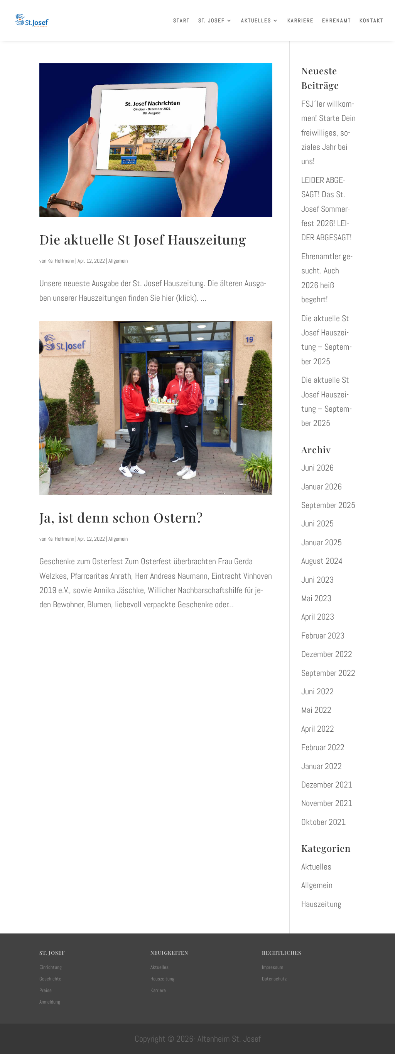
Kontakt (371, 20)
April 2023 (317, 616)
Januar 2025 (321, 542)
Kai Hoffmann (60, 260)
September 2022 (328, 672)
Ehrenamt (336, 20)
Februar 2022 (322, 747)
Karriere (300, 20)
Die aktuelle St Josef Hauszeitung (142, 239)
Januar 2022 (321, 766)
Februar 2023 (322, 635)
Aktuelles (256, 20)
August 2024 (322, 560)
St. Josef (211, 20)
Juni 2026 (317, 467)
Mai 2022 (316, 709)
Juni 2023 (317, 579)
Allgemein (118, 260)
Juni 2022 (317, 691)
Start (181, 20)
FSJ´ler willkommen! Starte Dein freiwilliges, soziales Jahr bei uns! (328, 132)
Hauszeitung (321, 903)
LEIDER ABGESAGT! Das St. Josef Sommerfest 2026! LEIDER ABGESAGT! (326, 208)
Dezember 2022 (326, 653)
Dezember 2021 (326, 784)
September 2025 (328, 504)
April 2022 (317, 728)
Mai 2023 (316, 598)
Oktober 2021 (323, 821)
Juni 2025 (317, 523)
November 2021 (326, 803)
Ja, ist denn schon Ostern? (121, 517)
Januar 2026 (321, 486)
